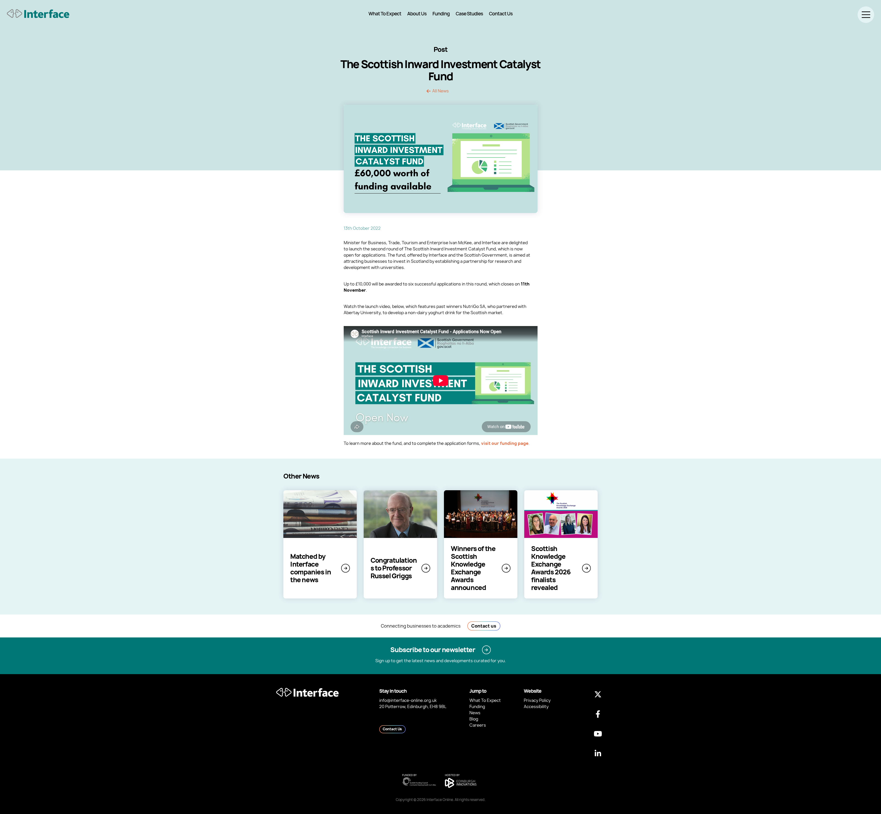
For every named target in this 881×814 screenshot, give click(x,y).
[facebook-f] (598, 714)
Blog (473, 719)
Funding (441, 14)
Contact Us (501, 14)
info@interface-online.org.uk (408, 700)
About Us (417, 14)
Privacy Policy (537, 700)
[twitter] (598, 694)
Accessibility (536, 706)
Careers (477, 725)
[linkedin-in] (598, 753)
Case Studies (469, 14)
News (474, 713)
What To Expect (384, 14)
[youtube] (598, 733)
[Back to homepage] (38, 13)
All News (440, 91)
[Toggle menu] (866, 14)
